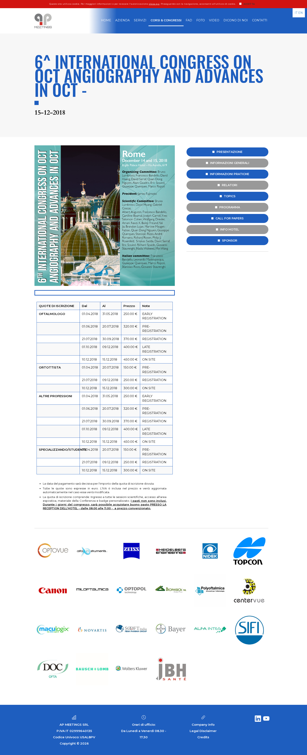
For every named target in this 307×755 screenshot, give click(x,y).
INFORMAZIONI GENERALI (229, 163)
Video (214, 20)
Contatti (259, 20)
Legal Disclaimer (203, 731)
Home (106, 20)
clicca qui (154, 4)
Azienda (122, 20)
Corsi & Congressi (166, 20)
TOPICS (229, 196)
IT (296, 13)
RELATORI (229, 185)
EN (300, 13)
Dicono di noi (235, 20)
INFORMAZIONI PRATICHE (229, 174)
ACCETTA (249, 4)
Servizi (140, 20)
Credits (203, 737)
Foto (200, 20)
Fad (189, 20)
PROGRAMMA (229, 207)
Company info (203, 725)
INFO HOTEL (229, 229)
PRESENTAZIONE (229, 152)
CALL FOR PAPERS (230, 218)
